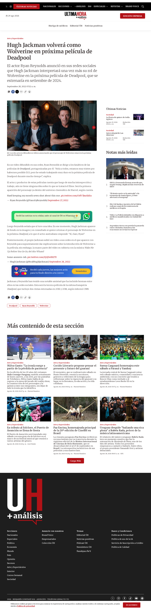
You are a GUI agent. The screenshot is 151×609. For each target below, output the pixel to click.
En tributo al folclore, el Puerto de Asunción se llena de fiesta (28, 429)
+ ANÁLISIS (80, 6)
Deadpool (13, 306)
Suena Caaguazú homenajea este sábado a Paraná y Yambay (119, 367)
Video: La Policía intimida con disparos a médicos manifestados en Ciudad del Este (127, 217)
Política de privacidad (26, 606)
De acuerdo (131, 605)
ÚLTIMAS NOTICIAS (26, 6)
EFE (122, 453)
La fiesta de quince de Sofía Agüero (118, 118)
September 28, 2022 (59, 261)
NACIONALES (49, 6)
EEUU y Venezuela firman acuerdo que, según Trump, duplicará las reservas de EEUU (127, 185)
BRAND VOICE (132, 6)
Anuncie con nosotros (53, 531)
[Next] (94, 127)
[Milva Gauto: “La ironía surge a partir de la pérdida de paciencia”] (29, 347)
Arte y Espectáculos (15, 39)
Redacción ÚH (126, 123)
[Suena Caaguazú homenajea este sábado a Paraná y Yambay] (122, 347)
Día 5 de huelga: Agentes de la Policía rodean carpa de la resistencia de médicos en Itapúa (125, 206)
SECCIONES (63, 6)
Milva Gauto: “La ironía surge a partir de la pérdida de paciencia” (27, 367)
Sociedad (110, 115)
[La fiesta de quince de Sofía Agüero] (138, 117)
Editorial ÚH (76, 26)
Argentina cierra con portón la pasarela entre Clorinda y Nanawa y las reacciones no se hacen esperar (127, 228)
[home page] (75, 16)
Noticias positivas (94, 26)
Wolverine (44, 306)
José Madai (32, 444)
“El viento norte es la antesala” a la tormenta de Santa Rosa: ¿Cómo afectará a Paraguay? (124, 195)
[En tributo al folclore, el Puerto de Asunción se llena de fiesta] (29, 409)
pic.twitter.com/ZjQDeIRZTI (42, 257)
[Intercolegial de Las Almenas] (138, 133)
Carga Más (75, 461)
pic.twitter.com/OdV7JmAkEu (76, 195)
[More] (71, 6)
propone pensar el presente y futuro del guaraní (74, 367)
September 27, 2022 (58, 200)
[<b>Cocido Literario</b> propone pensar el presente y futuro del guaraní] (75, 347)
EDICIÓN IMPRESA (132, 16)
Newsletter (81, 271)
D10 (89, 6)
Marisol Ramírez (34, 391)
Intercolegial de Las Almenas (114, 134)
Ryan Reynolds (28, 306)
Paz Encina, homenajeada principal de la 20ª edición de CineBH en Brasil (74, 430)
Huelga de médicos (58, 26)
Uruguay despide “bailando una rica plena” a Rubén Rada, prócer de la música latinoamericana (122, 430)
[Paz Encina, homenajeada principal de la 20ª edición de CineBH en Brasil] (75, 409)
